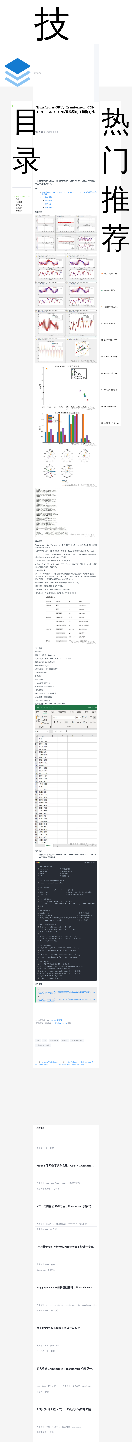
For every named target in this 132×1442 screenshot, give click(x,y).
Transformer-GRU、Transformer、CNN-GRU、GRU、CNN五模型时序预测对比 (69, 193)
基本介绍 (48, 200)
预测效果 (48, 197)
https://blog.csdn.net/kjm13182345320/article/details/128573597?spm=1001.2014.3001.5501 (65, 1000)
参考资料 (48, 207)
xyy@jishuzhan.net (59, 1023)
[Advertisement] (21, 259)
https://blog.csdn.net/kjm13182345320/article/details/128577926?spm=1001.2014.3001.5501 (65, 993)
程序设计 (48, 204)
